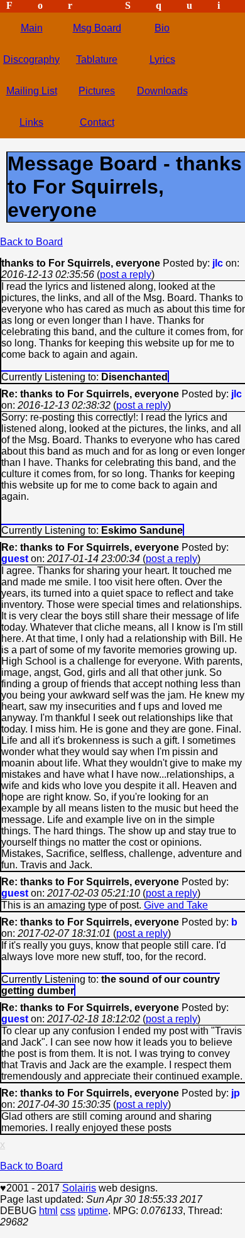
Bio (162, 28)
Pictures (97, 91)
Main (32, 28)
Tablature (96, 59)
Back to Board (31, 241)
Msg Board (97, 28)
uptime (93, 1210)
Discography (31, 59)
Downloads (162, 91)
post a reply (125, 274)
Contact (97, 122)
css (67, 1210)
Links (31, 122)
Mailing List (31, 91)
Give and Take (176, 905)
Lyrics (162, 59)
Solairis (79, 1188)
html (48, 1210)
